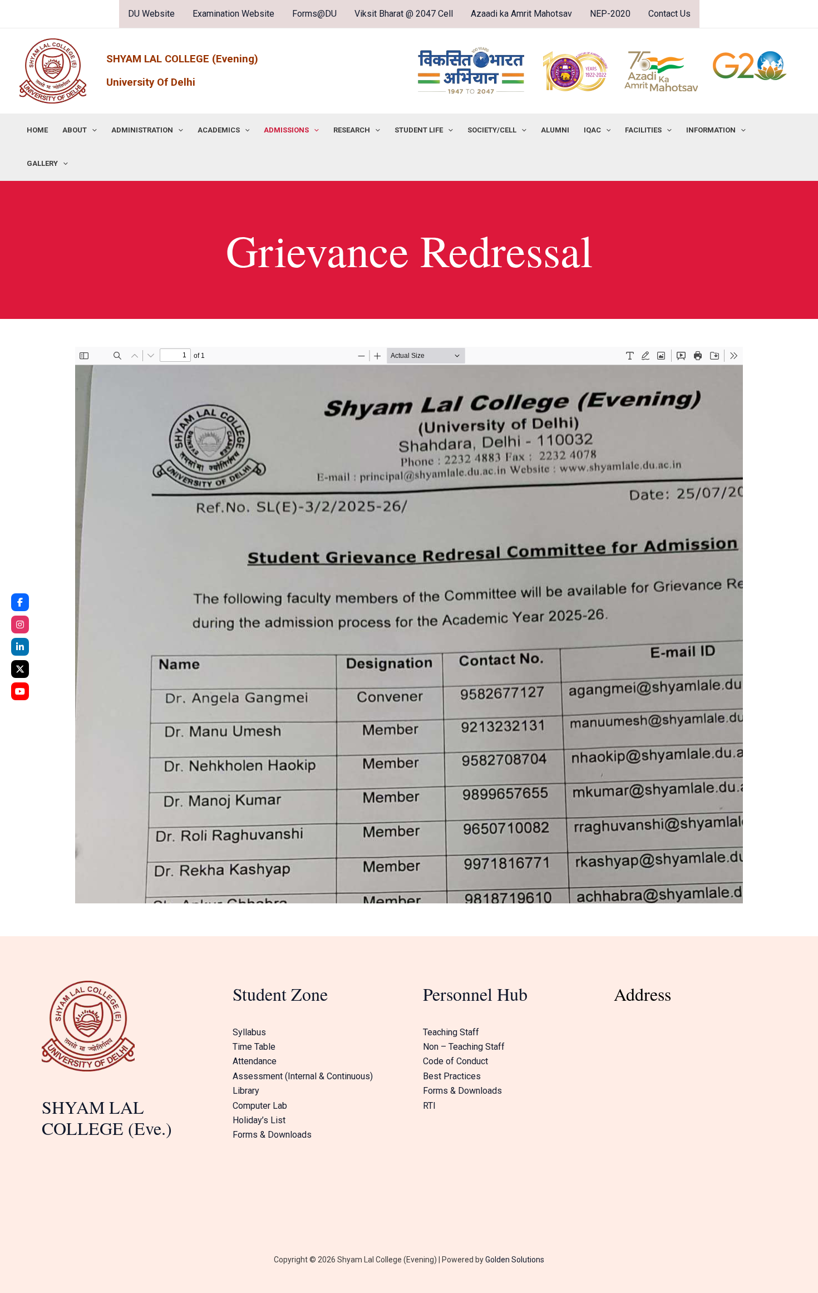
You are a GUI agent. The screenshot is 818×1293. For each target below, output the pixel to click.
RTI (429, 1105)
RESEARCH (351, 130)
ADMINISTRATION (142, 130)
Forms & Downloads (272, 1134)
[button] (92, 130)
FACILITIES (643, 130)
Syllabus (249, 1032)
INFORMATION (711, 130)
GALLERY (42, 163)
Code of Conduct (455, 1061)
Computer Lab (260, 1105)
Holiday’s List (259, 1120)
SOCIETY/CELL (491, 130)
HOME (37, 130)
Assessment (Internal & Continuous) (303, 1076)
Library (246, 1090)
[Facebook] (20, 602)
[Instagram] (20, 624)
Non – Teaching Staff (464, 1046)
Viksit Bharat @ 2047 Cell (403, 13)
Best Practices (452, 1076)
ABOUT (74, 130)
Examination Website (233, 13)
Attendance (255, 1061)
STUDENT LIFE (419, 130)
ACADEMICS (219, 130)
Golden (497, 1259)
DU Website (151, 13)
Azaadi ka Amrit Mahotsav (521, 13)
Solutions (527, 1259)
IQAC (592, 130)
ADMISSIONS (286, 130)
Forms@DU (314, 13)
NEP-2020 (610, 13)
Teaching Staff (451, 1032)
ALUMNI (555, 130)
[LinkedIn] (20, 647)
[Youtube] (20, 691)
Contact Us (669, 13)
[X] (20, 669)
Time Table (254, 1046)
